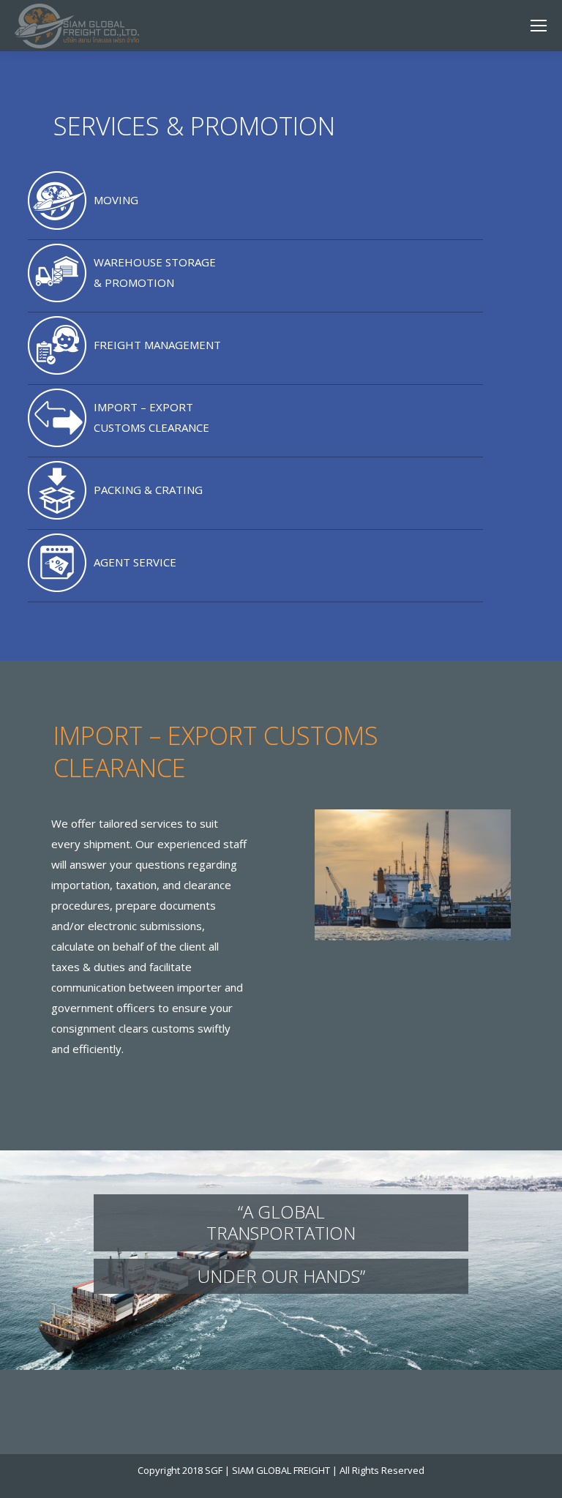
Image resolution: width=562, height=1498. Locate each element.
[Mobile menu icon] (538, 25)
